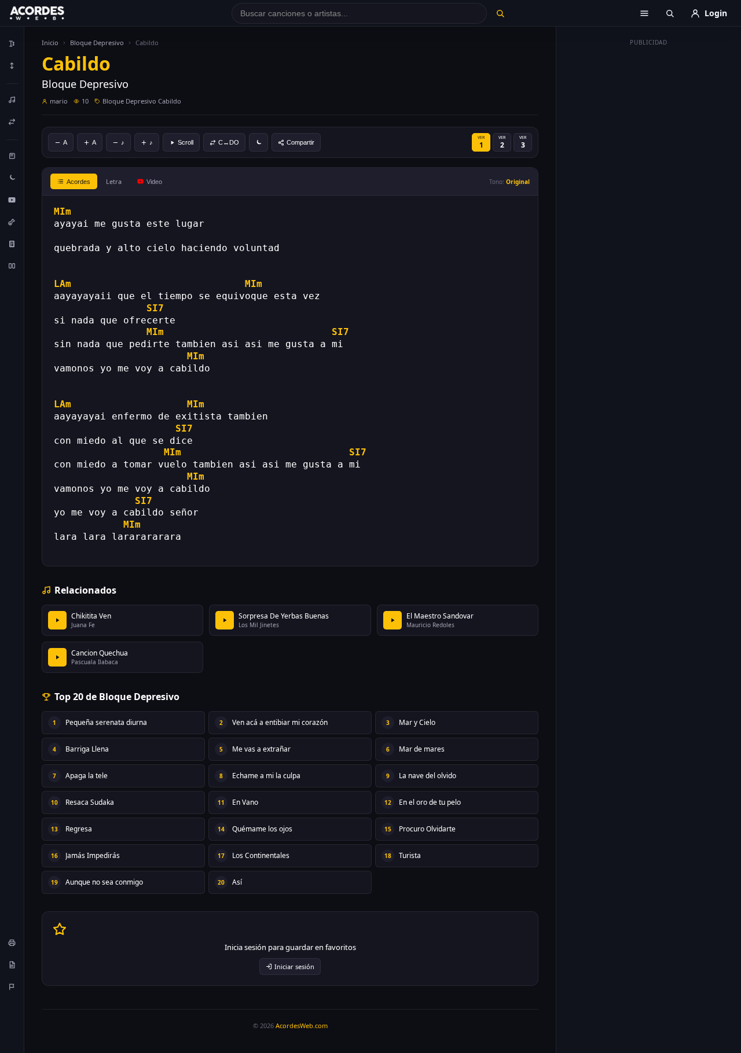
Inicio (50, 42)
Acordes (78, 181)
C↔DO (228, 142)
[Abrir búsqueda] (670, 13)
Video (154, 181)
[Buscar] (499, 13)
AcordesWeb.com (302, 1025)
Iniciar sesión (294, 966)
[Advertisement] (649, 224)
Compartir (300, 142)
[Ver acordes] (12, 243)
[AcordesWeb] (51, 13)
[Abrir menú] (644, 13)
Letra (114, 181)
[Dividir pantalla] (12, 265)
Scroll (185, 142)
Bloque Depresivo (97, 42)
